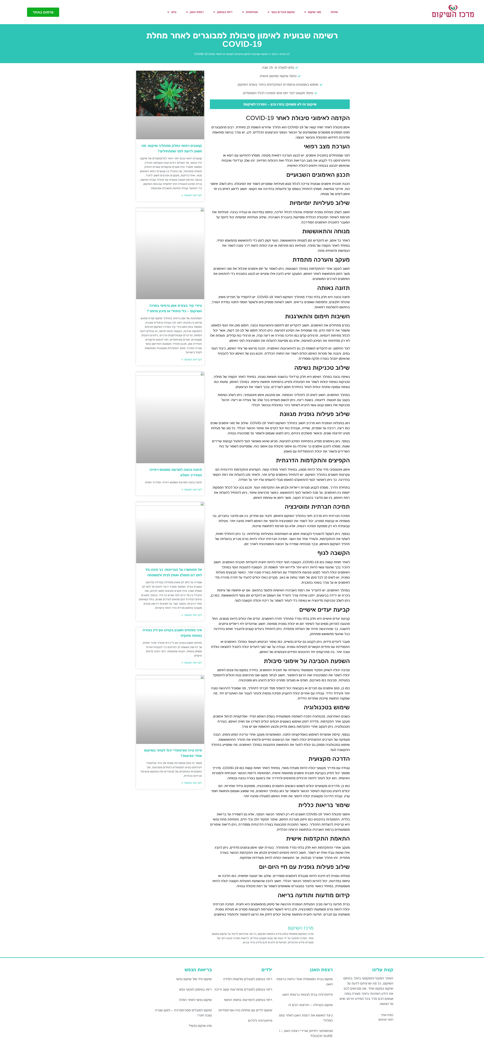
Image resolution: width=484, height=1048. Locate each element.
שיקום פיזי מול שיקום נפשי (194, 979)
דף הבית (285, 54)
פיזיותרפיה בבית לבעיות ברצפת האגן (307, 994)
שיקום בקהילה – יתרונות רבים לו (311, 1005)
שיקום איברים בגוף (283, 12)
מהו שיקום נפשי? (200, 1026)
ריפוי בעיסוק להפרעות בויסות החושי (248, 1000)
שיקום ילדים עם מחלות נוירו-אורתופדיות (245, 1010)
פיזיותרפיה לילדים (260, 1020)
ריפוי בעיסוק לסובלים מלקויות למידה (247, 979)
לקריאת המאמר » (192, 195)
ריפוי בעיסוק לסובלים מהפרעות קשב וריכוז (243, 989)
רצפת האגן (197, 12)
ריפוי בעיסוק (224, 12)
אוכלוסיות (252, 12)
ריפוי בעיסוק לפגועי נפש (195, 989)
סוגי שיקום (314, 12)
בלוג (173, 12)
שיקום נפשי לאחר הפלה (195, 1000)
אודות (334, 12)
